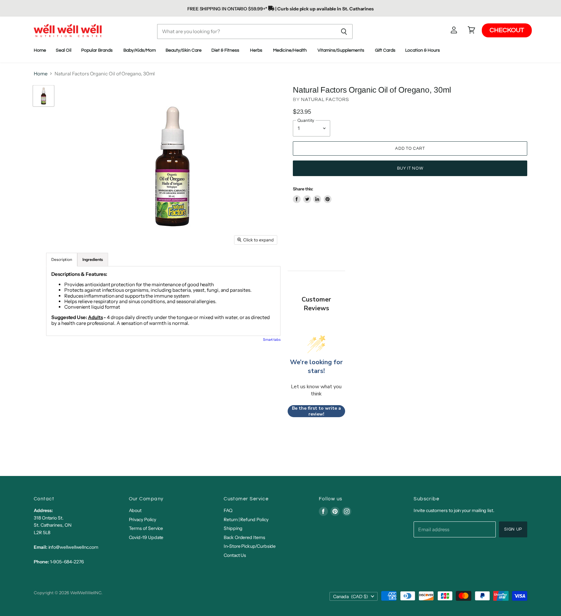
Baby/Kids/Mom (139, 50)
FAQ (228, 510)
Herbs (256, 50)
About (135, 510)
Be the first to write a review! (316, 411)
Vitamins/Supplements (341, 50)
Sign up (513, 529)
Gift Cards (385, 50)
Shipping (233, 528)
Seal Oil (63, 50)
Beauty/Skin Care (184, 50)
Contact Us (235, 555)
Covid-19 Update (146, 537)
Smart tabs (271, 339)
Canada (350, 596)
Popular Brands (97, 50)
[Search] (344, 31)
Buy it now (410, 168)
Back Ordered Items (244, 537)
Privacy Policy (142, 519)
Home (40, 50)
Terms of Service (146, 528)
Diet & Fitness (225, 50)
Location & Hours (423, 50)
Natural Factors (325, 99)
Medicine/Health (290, 50)
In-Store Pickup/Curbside (250, 546)
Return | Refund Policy (246, 519)
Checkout (507, 30)
